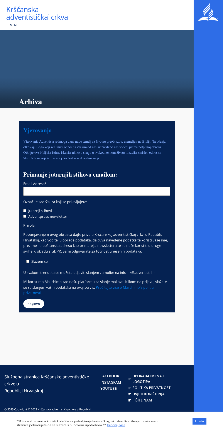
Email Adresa (35, 183)
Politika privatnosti (152, 387)
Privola (29, 225)
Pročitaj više (116, 425)
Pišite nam (142, 400)
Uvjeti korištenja (148, 394)
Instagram (110, 382)
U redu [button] (199, 421)
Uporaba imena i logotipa (148, 379)
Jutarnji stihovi (40, 210)
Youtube (108, 388)
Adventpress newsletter (47, 216)
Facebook (109, 376)
